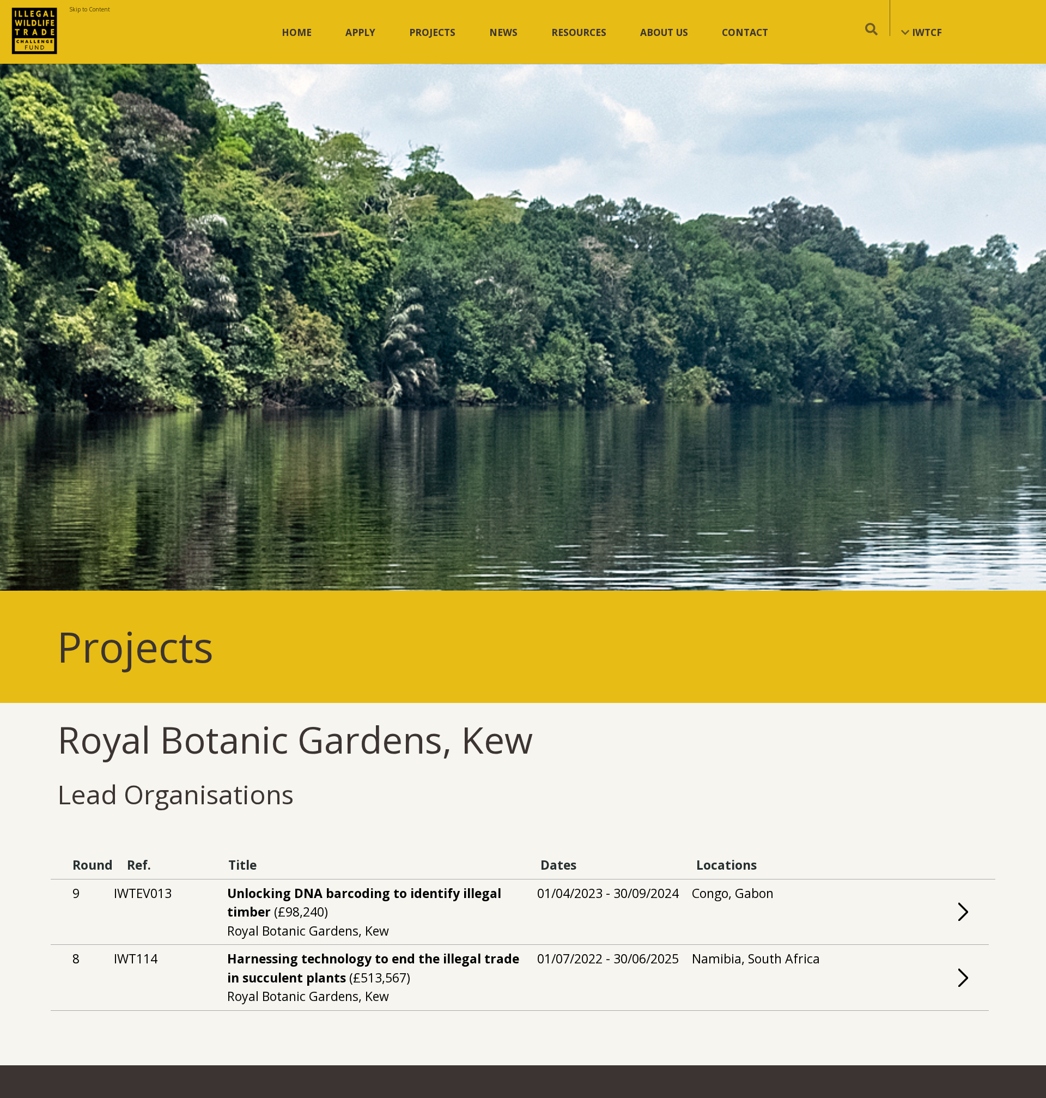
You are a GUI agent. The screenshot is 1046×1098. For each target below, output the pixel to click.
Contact (745, 32)
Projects (432, 32)
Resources (578, 32)
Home (297, 32)
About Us (664, 32)
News (503, 32)
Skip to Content (89, 9)
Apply (360, 32)
